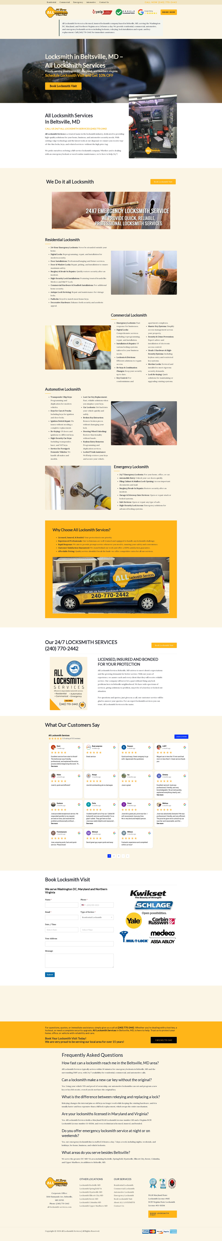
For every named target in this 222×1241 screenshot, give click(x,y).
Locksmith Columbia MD (90, 1202)
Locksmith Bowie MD (89, 1199)
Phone (84, 900)
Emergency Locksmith (131, 466)
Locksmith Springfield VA (91, 1188)
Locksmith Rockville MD (90, 1185)
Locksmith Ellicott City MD (91, 1195)
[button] (161, 2)
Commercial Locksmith (129, 315)
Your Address (51, 938)
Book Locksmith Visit (123, 1199)
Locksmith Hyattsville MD (91, 1192)
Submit (50, 974)
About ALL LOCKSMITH (124, 1202)
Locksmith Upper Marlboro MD (94, 1206)
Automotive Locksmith (63, 389)
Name (48, 900)
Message (49, 951)
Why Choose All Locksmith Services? (81, 530)
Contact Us (119, 1206)
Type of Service (88, 912)
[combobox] (83, 905)
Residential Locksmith (62, 239)
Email (48, 912)
